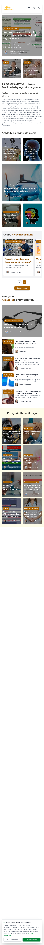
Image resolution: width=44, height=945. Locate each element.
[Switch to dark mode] (39, 8)
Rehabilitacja (7, 428)
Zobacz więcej (22, 288)
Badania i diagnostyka (11, 28)
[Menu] (29, 8)
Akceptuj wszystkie (31, 939)
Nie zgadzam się (12, 939)
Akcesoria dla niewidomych (13, 320)
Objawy (5, 62)
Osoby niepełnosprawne (13, 241)
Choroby (27, 62)
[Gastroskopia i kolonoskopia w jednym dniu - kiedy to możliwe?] (22, 182)
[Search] (34, 8)
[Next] (24, 282)
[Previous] (19, 282)
